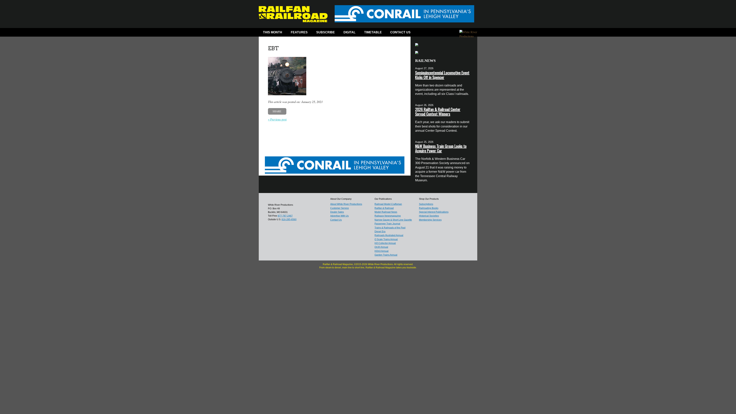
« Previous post (277, 119)
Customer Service (339, 208)
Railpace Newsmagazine (388, 215)
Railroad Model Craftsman (388, 204)
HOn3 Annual (382, 251)
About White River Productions (346, 204)
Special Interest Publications (434, 212)
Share (277, 111)
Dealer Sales (337, 212)
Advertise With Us (339, 215)
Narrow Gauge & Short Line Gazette (393, 220)
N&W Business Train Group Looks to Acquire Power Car (441, 148)
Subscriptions (426, 204)
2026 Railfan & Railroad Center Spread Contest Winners (437, 111)
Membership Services (430, 220)
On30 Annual (381, 247)
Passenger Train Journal (387, 223)
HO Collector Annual (385, 243)
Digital (349, 32)
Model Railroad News (386, 212)
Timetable (373, 32)
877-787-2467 (285, 215)
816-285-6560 (289, 219)
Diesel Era (380, 231)
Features (299, 32)
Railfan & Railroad (384, 208)
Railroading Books (428, 208)
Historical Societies (429, 215)
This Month (272, 32)
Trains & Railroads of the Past (390, 227)
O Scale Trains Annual (386, 239)
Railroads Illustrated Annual (389, 235)
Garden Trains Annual (386, 255)
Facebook (422, 33)
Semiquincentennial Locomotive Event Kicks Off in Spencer (442, 75)
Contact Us (400, 32)
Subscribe (325, 32)
